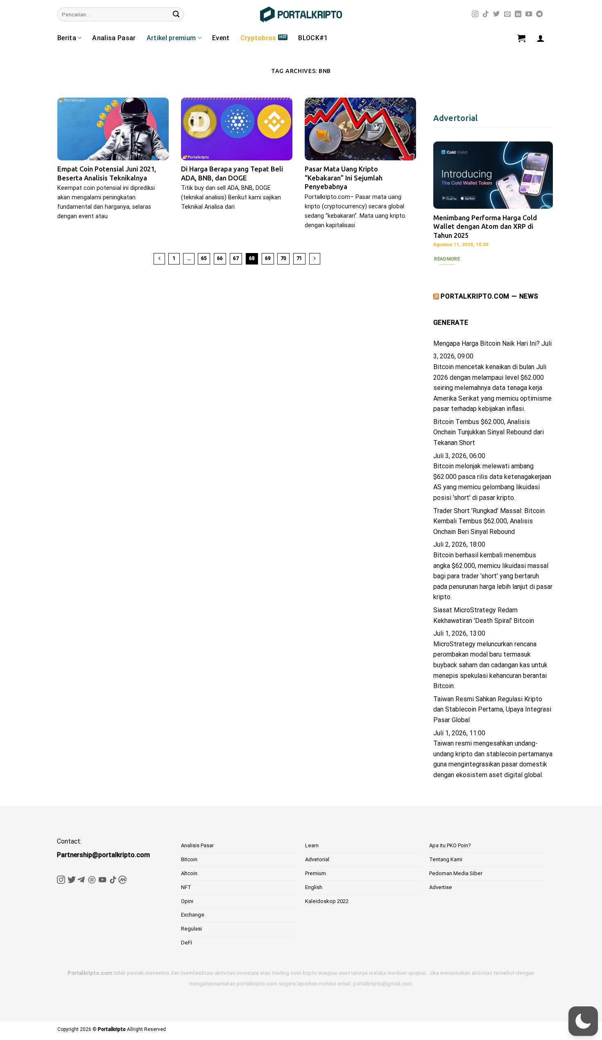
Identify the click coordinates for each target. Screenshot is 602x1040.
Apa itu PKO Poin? (450, 845)
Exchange (192, 915)
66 (220, 258)
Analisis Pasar (197, 845)
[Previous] (446, 201)
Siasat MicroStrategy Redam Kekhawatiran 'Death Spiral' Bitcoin (483, 615)
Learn (312, 845)
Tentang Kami (445, 859)
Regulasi (191, 929)
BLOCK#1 (313, 38)
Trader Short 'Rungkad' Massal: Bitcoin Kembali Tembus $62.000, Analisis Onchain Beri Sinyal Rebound (489, 521)
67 (236, 258)
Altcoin (189, 873)
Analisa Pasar (114, 38)
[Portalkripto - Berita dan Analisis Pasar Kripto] (301, 15)
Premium (315, 873)
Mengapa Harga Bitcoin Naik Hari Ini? (486, 343)
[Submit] (176, 14)
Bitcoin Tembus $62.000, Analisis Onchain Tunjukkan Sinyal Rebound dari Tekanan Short (488, 432)
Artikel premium (171, 38)
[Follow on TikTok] (485, 14)
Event (221, 38)
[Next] (540, 201)
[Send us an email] (507, 14)
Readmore (447, 259)
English (313, 887)
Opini (187, 901)
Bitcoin (189, 859)
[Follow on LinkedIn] (518, 14)
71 (299, 258)
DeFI (186, 943)
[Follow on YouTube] (528, 14)
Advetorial (317, 859)
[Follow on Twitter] (496, 14)
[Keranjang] (521, 38)
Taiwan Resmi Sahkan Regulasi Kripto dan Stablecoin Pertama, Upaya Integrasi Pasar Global (492, 709)
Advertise (440, 887)
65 (204, 258)
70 (283, 258)
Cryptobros (258, 38)
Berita (66, 38)
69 (268, 258)
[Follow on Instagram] (475, 14)
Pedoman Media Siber (455, 873)
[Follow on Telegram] (539, 14)
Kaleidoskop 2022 (327, 901)
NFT (186, 887)
